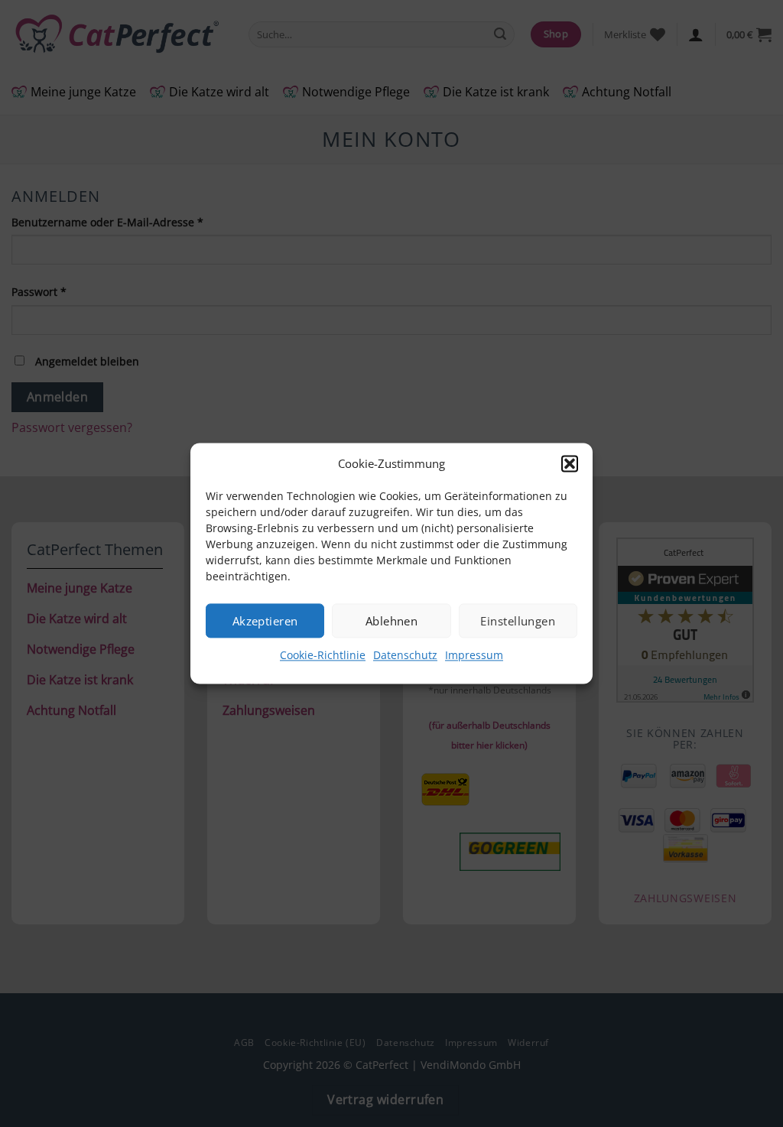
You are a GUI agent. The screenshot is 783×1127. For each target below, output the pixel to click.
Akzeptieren (265, 620)
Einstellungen (517, 620)
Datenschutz (405, 655)
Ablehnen (392, 620)
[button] (569, 463)
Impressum (474, 655)
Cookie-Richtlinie (323, 655)
